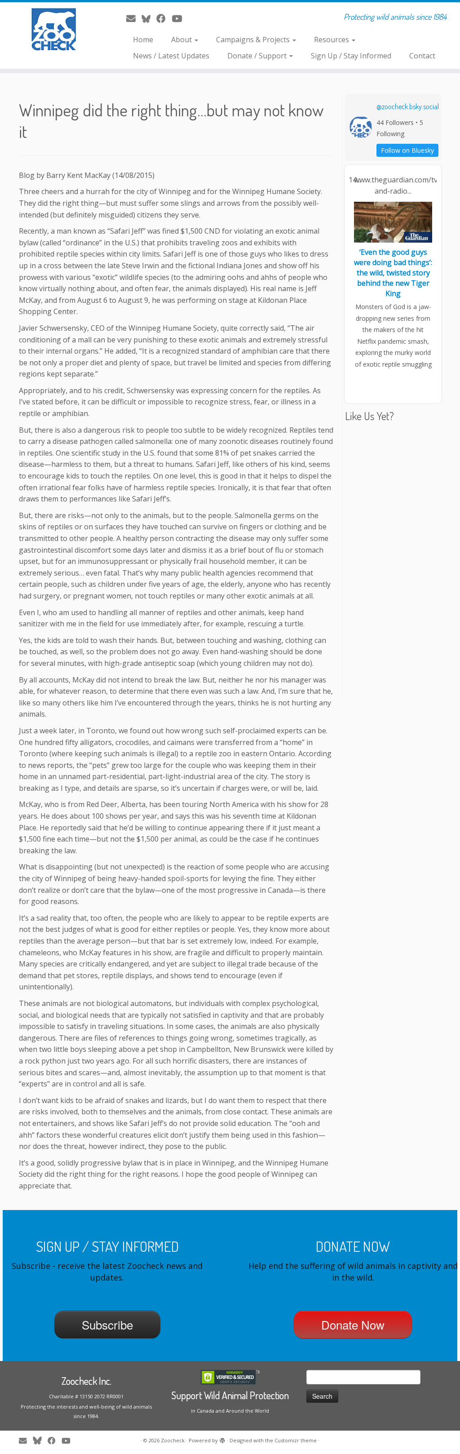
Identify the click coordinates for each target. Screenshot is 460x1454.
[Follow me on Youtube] (180, 18)
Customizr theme (295, 1440)
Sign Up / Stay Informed (351, 56)
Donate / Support (257, 56)
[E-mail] (134, 18)
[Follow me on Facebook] (164, 18)
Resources (332, 39)
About (182, 39)
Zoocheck (173, 1440)
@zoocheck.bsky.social (407, 106)
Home (143, 39)
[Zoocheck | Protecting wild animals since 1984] (54, 29)
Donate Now (353, 1324)
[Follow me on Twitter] (149, 18)
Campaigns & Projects (254, 39)
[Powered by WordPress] (222, 1439)
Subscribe (107, 1324)
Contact (422, 56)
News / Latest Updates (171, 56)
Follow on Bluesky (407, 150)
